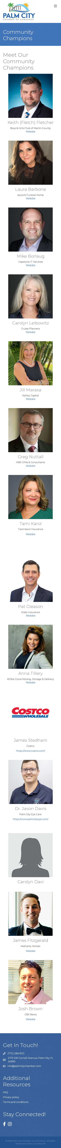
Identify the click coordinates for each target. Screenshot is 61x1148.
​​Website (30, 265)
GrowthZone (39, 1143)
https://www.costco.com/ (30, 750)
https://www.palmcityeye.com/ (30, 819)
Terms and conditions (15, 1102)
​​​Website (30, 332)
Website (30, 131)
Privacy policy (11, 1097)
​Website (30, 198)
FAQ (5, 1092)
